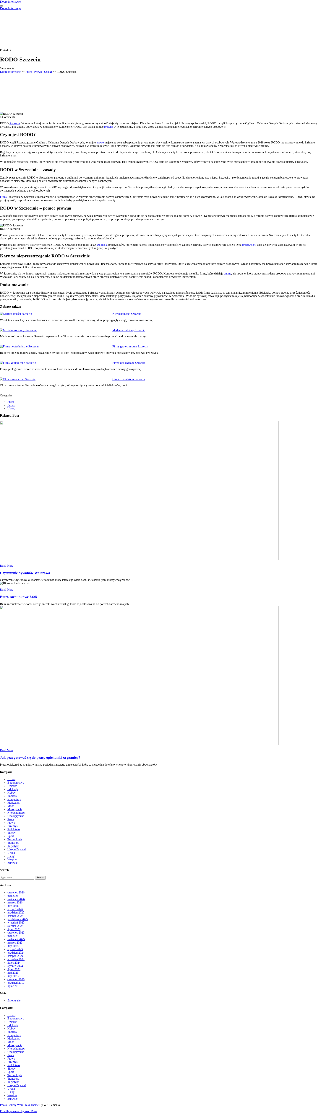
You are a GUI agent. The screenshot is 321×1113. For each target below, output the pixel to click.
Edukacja (12, 789)
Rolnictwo (13, 829)
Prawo (38, 71)
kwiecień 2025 (16, 939)
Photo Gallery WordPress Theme (19, 1105)
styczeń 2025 (15, 949)
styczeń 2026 (15, 909)
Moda (10, 806)
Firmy (3, 196)
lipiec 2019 (13, 986)
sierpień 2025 (15, 925)
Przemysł (12, 826)
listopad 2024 (15, 955)
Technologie (14, 839)
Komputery (14, 799)
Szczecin (14, 123)
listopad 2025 (15, 915)
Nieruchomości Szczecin (126, 313)
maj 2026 (12, 895)
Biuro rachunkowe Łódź (18, 597)
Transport (13, 842)
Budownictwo (15, 782)
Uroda (11, 852)
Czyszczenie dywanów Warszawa (25, 573)
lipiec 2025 (13, 929)
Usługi (48, 71)
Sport (10, 836)
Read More (6, 565)
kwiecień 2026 (16, 899)
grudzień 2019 (15, 982)
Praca (28, 71)
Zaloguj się (13, 1000)
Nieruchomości (16, 812)
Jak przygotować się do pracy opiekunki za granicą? (40, 757)
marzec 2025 (14, 942)
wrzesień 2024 (16, 959)
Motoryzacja (14, 809)
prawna (108, 126)
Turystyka (13, 846)
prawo (100, 142)
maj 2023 (12, 972)
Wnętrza (12, 859)
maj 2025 (12, 935)
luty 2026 (13, 905)
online (227, 273)
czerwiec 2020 (16, 979)
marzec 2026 (14, 902)
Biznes (11, 779)
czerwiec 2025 (16, 932)
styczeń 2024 (15, 965)
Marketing (13, 802)
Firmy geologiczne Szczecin (128, 362)
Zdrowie (12, 862)
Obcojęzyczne (15, 816)
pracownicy (249, 244)
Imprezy (12, 795)
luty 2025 (13, 945)
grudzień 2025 (15, 912)
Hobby (11, 792)
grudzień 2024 (15, 952)
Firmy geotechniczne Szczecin (130, 346)
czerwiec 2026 (16, 892)
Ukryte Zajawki (16, 849)
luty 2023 (13, 976)
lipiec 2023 (13, 969)
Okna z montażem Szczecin (128, 379)
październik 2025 (17, 919)
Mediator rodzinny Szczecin (128, 330)
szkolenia (102, 244)
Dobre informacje (10, 1)
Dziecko (12, 785)
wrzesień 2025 (16, 922)
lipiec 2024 (13, 962)
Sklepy (11, 832)
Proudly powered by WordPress (18, 1111)
